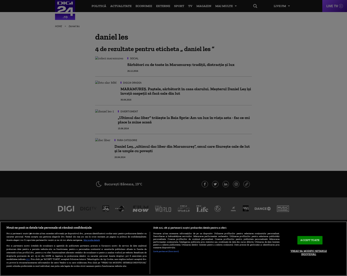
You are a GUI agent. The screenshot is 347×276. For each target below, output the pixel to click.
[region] (173, 249)
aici (28, 259)
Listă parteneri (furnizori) (166, 251)
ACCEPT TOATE (309, 240)
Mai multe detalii (92, 240)
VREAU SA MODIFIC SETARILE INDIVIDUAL (309, 252)
